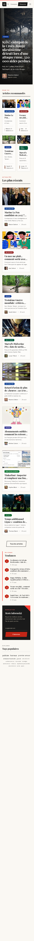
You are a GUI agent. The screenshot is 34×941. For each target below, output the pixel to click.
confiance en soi (10, 661)
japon (22, 666)
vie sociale (18, 661)
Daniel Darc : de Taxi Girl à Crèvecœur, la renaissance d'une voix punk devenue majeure (19, 596)
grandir (19, 659)
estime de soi (6, 663)
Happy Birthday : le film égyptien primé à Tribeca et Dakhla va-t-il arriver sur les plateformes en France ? (20, 579)
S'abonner (16, 634)
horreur (13, 655)
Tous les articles (16, 544)
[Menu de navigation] (30, 4)
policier (5, 655)
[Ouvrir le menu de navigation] (8, 4)
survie (18, 666)
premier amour (24, 655)
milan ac (13, 663)
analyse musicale (9, 659)
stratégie (24, 661)
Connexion (14, 4)
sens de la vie (25, 658)
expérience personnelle (23, 663)
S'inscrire (23, 4)
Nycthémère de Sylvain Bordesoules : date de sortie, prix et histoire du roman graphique (19, 561)
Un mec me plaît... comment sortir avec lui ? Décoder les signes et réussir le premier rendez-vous (20, 587)
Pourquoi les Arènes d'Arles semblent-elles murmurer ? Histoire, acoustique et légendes (20, 570)
